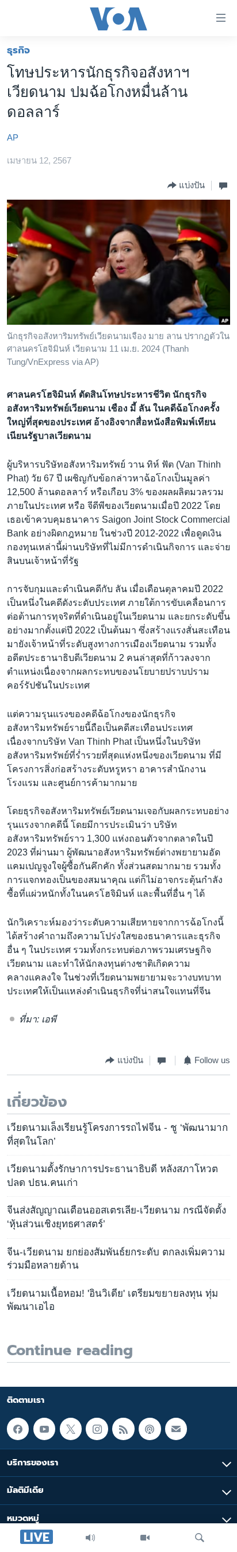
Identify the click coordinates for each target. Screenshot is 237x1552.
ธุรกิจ (18, 49)
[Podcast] (149, 1429)
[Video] (145, 1537)
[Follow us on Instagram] (97, 1429)
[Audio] (90, 1537)
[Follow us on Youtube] (44, 1429)
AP (12, 137)
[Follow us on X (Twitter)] (71, 1429)
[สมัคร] (176, 1429)
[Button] (186, 185)
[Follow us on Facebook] (18, 1429)
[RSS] (123, 1429)
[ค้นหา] (199, 1537)
